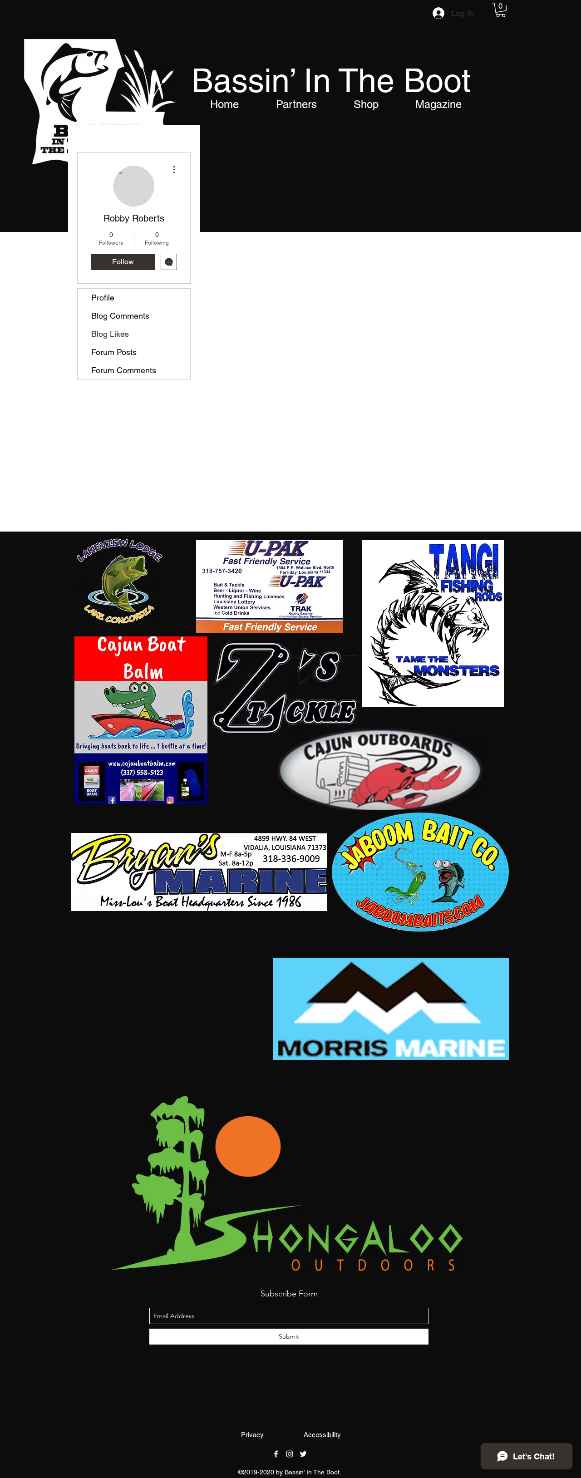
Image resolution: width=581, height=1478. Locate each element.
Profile (102, 297)
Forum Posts (114, 352)
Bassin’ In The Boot (331, 80)
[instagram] (289, 1453)
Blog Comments (120, 315)
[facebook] (276, 1453)
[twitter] (303, 1453)
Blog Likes (110, 334)
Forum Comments (123, 370)
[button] (500, 10)
